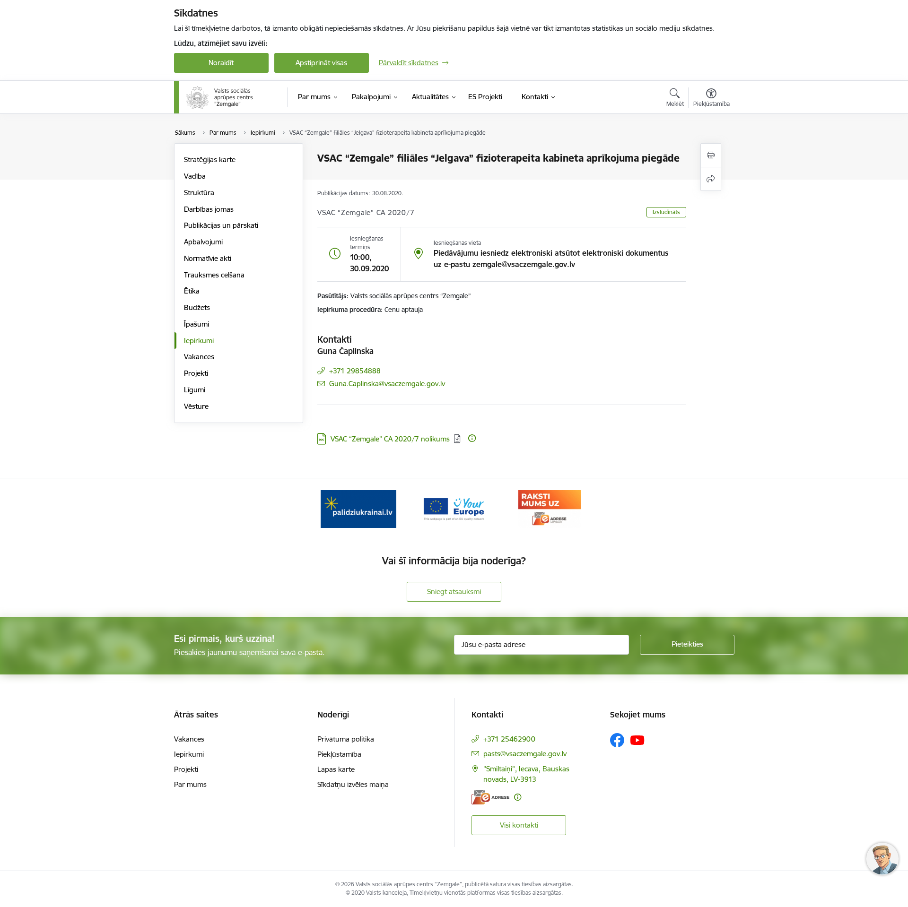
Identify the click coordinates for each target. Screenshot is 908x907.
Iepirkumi (199, 340)
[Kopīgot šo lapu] (711, 178)
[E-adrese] (490, 797)
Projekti (196, 373)
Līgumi (194, 389)
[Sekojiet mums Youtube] (637, 739)
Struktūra (199, 192)
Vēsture (196, 406)
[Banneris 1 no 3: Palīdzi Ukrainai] (358, 508)
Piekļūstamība (339, 754)
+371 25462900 (509, 738)
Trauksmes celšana (214, 274)
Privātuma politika (345, 738)
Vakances (199, 356)
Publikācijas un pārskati (221, 225)
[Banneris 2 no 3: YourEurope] (454, 508)
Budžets (197, 307)
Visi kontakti (519, 825)
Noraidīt (221, 62)
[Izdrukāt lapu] (711, 155)
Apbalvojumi (203, 241)
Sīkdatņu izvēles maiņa (353, 784)
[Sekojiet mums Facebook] (617, 740)
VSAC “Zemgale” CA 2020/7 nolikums (390, 438)
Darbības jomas (209, 209)
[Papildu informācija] (472, 438)
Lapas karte (336, 769)
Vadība (195, 176)
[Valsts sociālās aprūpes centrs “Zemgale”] (220, 97)
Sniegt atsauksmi (454, 591)
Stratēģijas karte (210, 159)
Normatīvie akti (207, 258)
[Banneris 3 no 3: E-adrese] (549, 508)
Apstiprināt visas (321, 62)
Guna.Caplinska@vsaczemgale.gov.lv (387, 383)
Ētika (192, 290)
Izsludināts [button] (666, 212)
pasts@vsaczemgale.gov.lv (525, 753)
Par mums (190, 784)
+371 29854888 (355, 370)
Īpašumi (196, 324)
